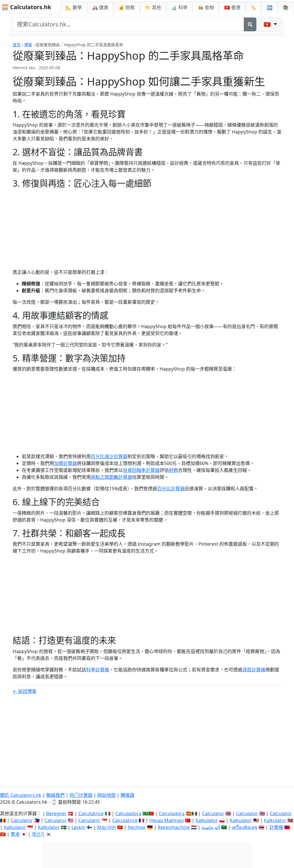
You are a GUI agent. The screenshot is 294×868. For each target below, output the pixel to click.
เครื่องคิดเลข (245, 827)
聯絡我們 (55, 795)
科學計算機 (97, 669)
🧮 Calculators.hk (26, 7)
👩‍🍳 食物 (206, 7)
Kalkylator (49, 827)
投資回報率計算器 (141, 470)
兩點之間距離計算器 (111, 477)
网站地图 (106, 795)
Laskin (78, 827)
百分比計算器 (171, 488)
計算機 (276, 827)
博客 (28, 44)
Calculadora (128, 813)
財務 (173, 470)
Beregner (56, 813)
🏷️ (253, 7)
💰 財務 (127, 7)
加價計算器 (65, 463)
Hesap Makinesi (166, 820)
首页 (17, 44)
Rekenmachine (174, 827)
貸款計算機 (253, 669)
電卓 (15, 834)
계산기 (38, 834)
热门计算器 (80, 795)
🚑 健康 (100, 7)
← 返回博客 (24, 691)
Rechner (137, 827)
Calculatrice (125, 820)
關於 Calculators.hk (20, 795)
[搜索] (250, 24)
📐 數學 (74, 7)
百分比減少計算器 (109, 456)
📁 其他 (153, 7)
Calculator (213, 813)
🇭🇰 (232, 7)
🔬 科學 (179, 7)
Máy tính (106, 827)
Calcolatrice (91, 813)
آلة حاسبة (211, 827)
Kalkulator (207, 820)
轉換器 (127, 795)
